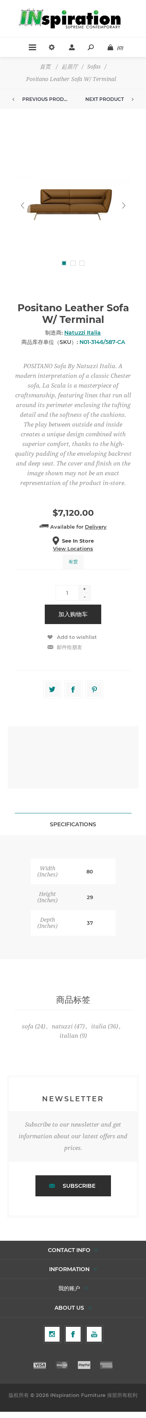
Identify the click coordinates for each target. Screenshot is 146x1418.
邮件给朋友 (69, 647)
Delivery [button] (96, 527)
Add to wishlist (77, 637)
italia (98, 1026)
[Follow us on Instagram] (52, 1334)
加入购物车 (73, 614)
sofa (27, 1026)
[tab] (73, 824)
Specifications (73, 824)
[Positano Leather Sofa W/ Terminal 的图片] (73, 205)
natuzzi (62, 1026)
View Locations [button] (73, 548)
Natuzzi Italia (82, 332)
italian (69, 1035)
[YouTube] (94, 1334)
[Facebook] (73, 1334)
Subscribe (79, 1185)
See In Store (78, 541)
